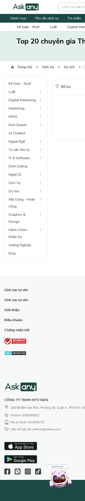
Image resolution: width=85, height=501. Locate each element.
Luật (53, 27)
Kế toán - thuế (28, 27)
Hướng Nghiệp (19, 245)
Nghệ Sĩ (14, 174)
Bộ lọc (66, 86)
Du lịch (69, 67)
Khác (12, 253)
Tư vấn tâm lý (18, 149)
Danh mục (18, 18)
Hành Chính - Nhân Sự (18, 233)
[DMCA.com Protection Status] (15, 353)
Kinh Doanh (17, 125)
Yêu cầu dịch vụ (47, 18)
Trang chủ (24, 67)
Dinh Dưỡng (17, 166)
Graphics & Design (17, 218)
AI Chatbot (17, 133)
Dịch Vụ (48, 67)
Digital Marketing (22, 100)
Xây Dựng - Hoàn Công (21, 203)
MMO (12, 116)
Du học (13, 191)
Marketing (16, 108)
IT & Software (19, 158)
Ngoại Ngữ (16, 141)
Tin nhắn (74, 18)
